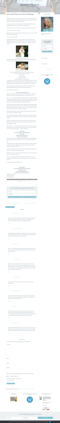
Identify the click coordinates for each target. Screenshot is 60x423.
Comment (9, 344)
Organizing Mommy (17, 228)
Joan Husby (15, 258)
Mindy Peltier (30, 5)
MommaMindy (15, 290)
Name (8, 358)
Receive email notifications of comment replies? (14, 378)
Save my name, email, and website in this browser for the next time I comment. (20, 373)
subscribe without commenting (11, 381)
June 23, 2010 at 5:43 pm (16, 244)
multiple (46, 399)
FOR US (19, 128)
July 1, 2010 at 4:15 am (16, 229)
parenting (8, 16)
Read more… (45, 34)
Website (8, 367)
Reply (9, 223)
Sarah (14, 322)
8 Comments (24, 181)
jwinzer (14, 243)
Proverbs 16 (10, 97)
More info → (44, 405)
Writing (46, 400)
